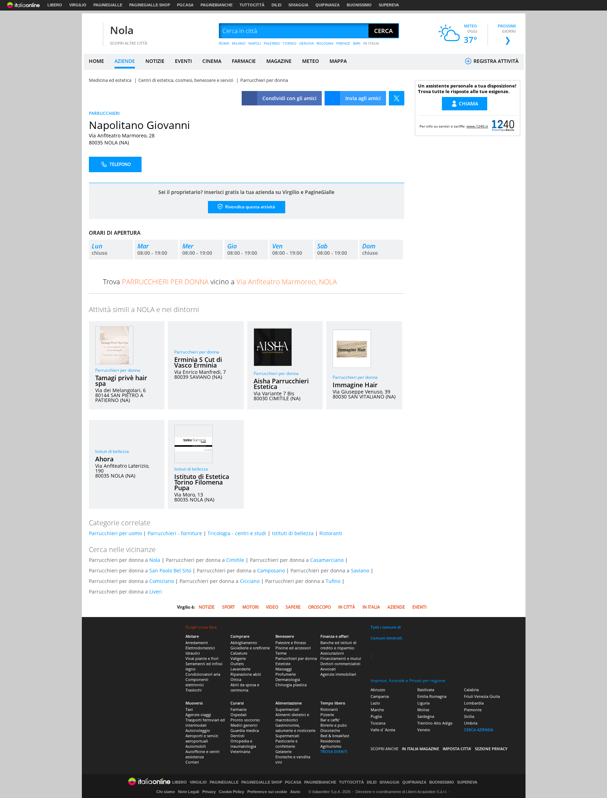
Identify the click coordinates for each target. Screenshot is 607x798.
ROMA (224, 43)
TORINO (289, 43)
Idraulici (192, 653)
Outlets (237, 663)
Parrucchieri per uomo (115, 533)
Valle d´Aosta (383, 729)
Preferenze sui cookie (267, 792)
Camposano (271, 570)
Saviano (360, 570)
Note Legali (188, 792)
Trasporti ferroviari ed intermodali (205, 722)
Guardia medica (244, 730)
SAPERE (293, 607)
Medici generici (243, 725)
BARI (356, 43)
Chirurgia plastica (291, 684)
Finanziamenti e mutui (340, 658)
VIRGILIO (77, 5)
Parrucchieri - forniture (175, 533)
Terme (281, 653)
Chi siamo (165, 792)
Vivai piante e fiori (201, 658)
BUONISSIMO (359, 5)
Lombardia (474, 703)
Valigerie (238, 658)
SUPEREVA (389, 5)
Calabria (471, 689)
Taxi (189, 709)
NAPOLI (254, 43)
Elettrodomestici (200, 647)
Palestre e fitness (290, 642)
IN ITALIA (371, 43)
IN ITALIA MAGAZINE (420, 748)
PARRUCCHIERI (104, 113)
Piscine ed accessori (293, 647)
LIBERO (54, 5)
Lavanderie (240, 669)
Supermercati (287, 709)
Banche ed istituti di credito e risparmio (338, 645)
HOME (96, 61)
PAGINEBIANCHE (217, 5)
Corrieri (192, 762)
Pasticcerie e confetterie (286, 743)
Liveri (155, 591)
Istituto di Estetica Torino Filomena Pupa (201, 482)
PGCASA (185, 5)
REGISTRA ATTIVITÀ (495, 61)
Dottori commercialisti (340, 663)
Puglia (376, 716)
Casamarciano (327, 560)
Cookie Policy (231, 792)
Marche (377, 709)
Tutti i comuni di (386, 627)
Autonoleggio (197, 730)
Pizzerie (327, 714)
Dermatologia (287, 679)
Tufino (333, 581)
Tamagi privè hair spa (121, 381)
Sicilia (469, 716)
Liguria (423, 703)
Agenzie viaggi (198, 714)
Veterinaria (240, 751)
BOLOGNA (324, 43)
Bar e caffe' (330, 719)
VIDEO (272, 607)
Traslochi (193, 690)
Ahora (104, 459)
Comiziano (161, 581)
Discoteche (330, 730)
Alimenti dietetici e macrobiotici (292, 717)
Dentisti (237, 735)
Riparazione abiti (245, 674)
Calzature (238, 653)
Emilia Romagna (431, 696)
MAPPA (338, 61)
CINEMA (211, 61)
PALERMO (272, 43)
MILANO (239, 43)
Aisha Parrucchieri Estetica (281, 384)
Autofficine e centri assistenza (202, 754)
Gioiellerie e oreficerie (250, 647)
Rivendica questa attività (249, 207)
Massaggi (283, 669)
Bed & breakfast (334, 735)
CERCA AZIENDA (478, 729)
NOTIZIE (154, 61)
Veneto (423, 729)
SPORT (228, 607)
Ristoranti (330, 533)
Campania (380, 696)
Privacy (209, 792)
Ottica (235, 679)
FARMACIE (244, 61)
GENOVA (306, 43)
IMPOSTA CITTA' (457, 748)
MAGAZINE (279, 61)
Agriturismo (330, 746)
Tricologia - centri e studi (237, 533)
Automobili (195, 746)
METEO (310, 61)
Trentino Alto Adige (434, 723)
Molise (423, 709)
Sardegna (425, 716)
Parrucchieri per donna (117, 370)
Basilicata (425, 689)
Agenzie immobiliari (338, 674)
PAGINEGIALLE (107, 5)
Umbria (470, 723)
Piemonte (473, 709)
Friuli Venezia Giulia (482, 696)
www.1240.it (477, 126)
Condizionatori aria (202, 674)
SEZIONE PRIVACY (491, 748)
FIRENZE (343, 43)
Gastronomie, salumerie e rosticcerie (295, 727)
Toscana (378, 723)
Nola (121, 30)
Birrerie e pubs (333, 725)
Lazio (375, 703)
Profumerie (285, 674)
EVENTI (183, 61)
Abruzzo (378, 689)
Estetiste (283, 663)
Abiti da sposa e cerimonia (244, 687)
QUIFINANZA (327, 5)
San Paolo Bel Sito (170, 570)
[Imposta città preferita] (92, 31)
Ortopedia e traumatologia (243, 743)
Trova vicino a (220, 281)
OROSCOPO (319, 607)
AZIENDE (125, 61)
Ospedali (238, 714)
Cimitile (235, 560)
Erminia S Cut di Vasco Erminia (198, 362)
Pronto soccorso (245, 719)
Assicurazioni (332, 653)
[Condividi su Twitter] (396, 98)
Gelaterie (283, 751)
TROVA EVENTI (333, 751)
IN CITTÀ (346, 607)
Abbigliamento (243, 642)
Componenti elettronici (196, 682)
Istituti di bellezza (112, 451)
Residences (330, 741)
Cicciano (250, 581)
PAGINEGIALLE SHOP (149, 5)
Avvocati (328, 669)
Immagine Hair (355, 385)
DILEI (276, 5)
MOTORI (250, 607)
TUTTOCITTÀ (252, 5)
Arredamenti (196, 642)
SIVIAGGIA (298, 5)
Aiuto (295, 792)
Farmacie (238, 709)
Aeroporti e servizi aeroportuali (201, 738)
